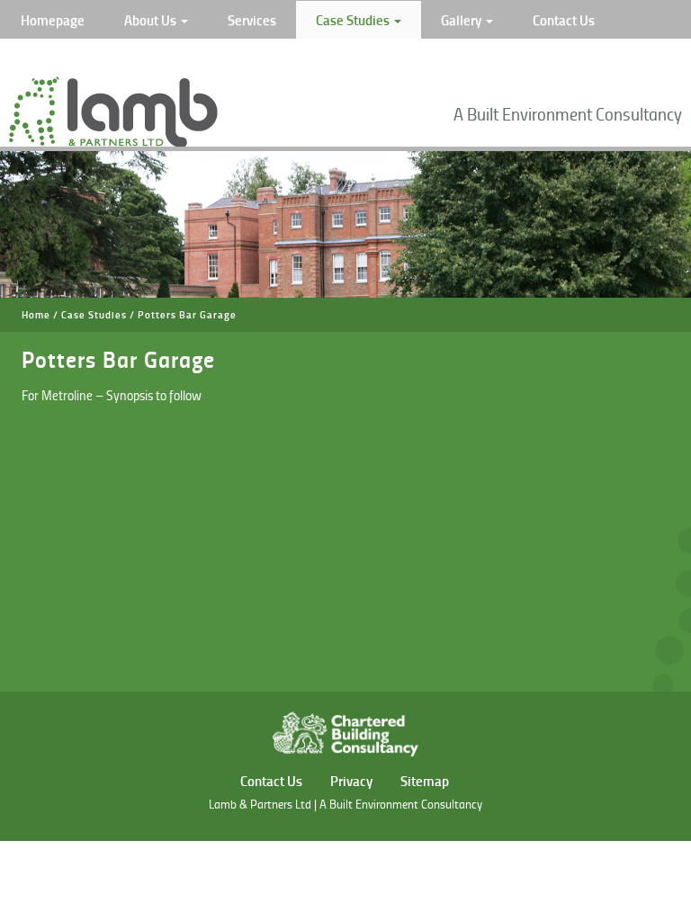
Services (252, 20)
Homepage (53, 20)
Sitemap (424, 781)
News (37, 57)
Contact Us (564, 20)
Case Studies (354, 20)
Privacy (351, 781)
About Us (151, 20)
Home (36, 315)
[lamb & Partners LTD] (113, 142)
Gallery (462, 20)
